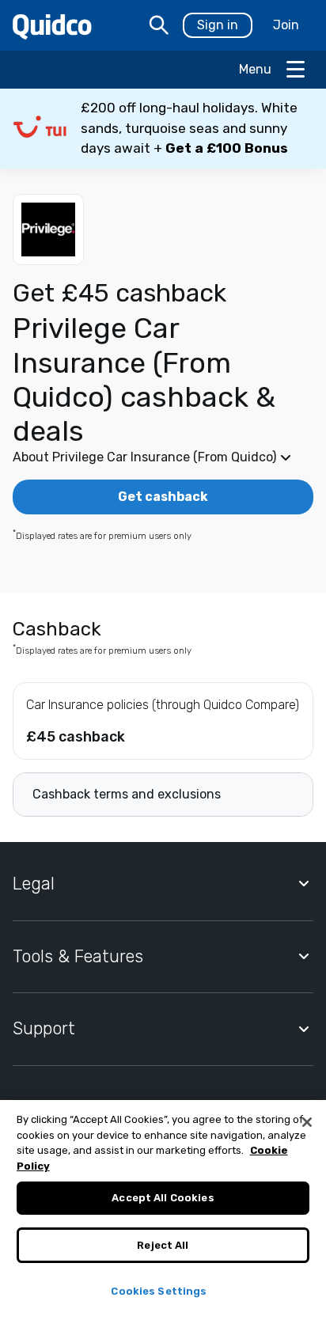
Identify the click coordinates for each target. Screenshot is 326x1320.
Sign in (217, 24)
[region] (163, 1210)
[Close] (307, 1122)
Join (286, 24)
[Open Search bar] (159, 25)
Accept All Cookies (163, 1198)
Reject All (162, 1245)
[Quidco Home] (52, 25)
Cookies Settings (159, 1291)
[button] (163, 129)
